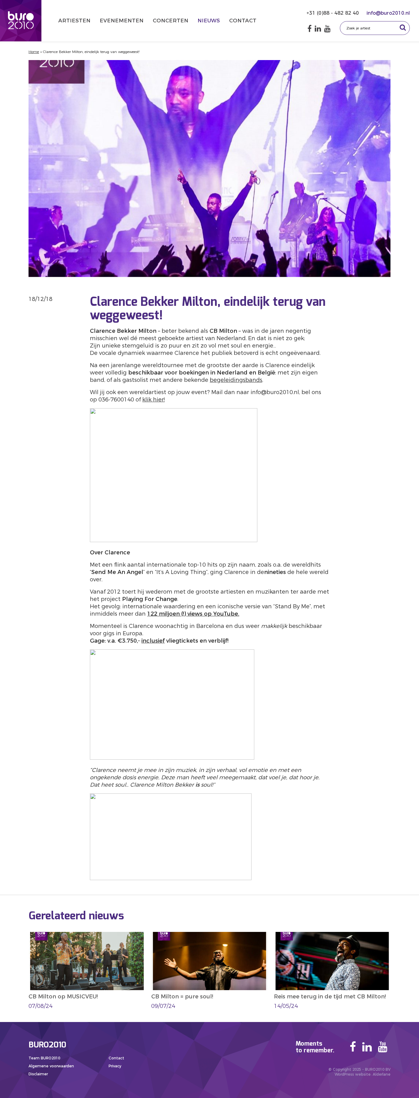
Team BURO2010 (44, 1058)
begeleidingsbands (236, 380)
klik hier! (153, 399)
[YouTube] (327, 28)
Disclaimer (38, 1074)
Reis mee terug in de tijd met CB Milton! (330, 996)
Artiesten (74, 20)
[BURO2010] (20, 20)
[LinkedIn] (318, 28)
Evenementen (122, 20)
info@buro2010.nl (388, 13)
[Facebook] (309, 28)
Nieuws (209, 20)
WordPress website (353, 1074)
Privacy (115, 1066)
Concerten (170, 20)
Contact (242, 20)
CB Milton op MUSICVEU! (63, 996)
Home (34, 51)
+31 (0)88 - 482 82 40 (333, 13)
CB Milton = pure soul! (182, 996)
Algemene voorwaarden (51, 1066)
